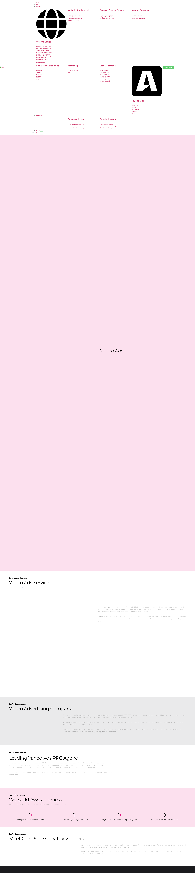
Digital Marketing (40, 62)
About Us (38, 3)
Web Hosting (39, 115)
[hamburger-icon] (34, 1)
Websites (38, 6)
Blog (37, 4)
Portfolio (38, 130)
